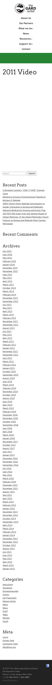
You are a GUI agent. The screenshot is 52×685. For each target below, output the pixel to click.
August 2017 (9, 448)
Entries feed (8, 640)
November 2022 (10, 321)
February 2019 (9, 411)
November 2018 (10, 418)
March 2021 (8, 361)
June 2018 (7, 428)
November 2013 (10, 541)
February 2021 (9, 364)
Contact (26, 49)
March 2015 (8, 501)
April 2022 (7, 338)
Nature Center (9, 601)
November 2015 (10, 488)
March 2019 (8, 408)
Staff (5, 611)
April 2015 (7, 498)
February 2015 (9, 505)
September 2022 (10, 324)
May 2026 (7, 257)
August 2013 (9, 548)
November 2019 (10, 391)
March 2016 (8, 478)
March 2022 (8, 341)
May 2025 (7, 278)
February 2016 (9, 481)
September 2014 (10, 521)
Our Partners (26, 23)
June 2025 (7, 274)
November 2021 (10, 351)
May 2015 (7, 495)
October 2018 (9, 421)
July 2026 (7, 251)
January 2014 (9, 535)
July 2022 (7, 331)
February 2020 (9, 388)
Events (6, 594)
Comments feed (10, 643)
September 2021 (10, 354)
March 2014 (8, 528)
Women (6, 617)
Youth (5, 621)
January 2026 (9, 264)
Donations (7, 587)
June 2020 (7, 381)
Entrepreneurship (10, 591)
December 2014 (10, 511)
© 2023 (6, 668)
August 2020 (9, 378)
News (26, 33)
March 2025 (8, 284)
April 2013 (7, 562)
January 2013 (9, 568)
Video (5, 614)
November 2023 (10, 298)
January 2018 (9, 438)
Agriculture (8, 584)
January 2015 (9, 508)
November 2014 (10, 515)
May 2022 (7, 334)
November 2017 (10, 441)
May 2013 (7, 558)
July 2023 (7, 304)
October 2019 (9, 394)
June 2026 (7, 254)
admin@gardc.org (10, 680)
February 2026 (9, 261)
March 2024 (8, 291)
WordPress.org (9, 647)
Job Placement (10, 597)
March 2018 (8, 435)
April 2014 (7, 525)
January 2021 (9, 368)
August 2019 (9, 398)
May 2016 (7, 475)
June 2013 (7, 555)
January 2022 (9, 348)
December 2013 (10, 538)
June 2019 (7, 401)
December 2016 (10, 458)
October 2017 (9, 445)
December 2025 (10, 267)
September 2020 (10, 374)
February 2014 (9, 531)
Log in (5, 637)
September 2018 (10, 425)
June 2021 (7, 358)
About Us (26, 18)
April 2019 (7, 404)
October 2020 (9, 371)
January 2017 (9, 455)
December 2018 (10, 415)
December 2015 (10, 485)
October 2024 (9, 288)
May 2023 (7, 308)
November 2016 (10, 461)
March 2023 (8, 314)
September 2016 (10, 465)
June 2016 (7, 471)
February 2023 (9, 318)
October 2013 (9, 545)
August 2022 (9, 328)
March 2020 (8, 384)
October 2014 (9, 518)
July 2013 (7, 552)
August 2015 (9, 491)
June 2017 (7, 451)
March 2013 (8, 565)
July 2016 (7, 468)
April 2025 (7, 281)
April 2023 (7, 311)
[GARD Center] (26, 9)
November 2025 (10, 271)
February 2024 (9, 294)
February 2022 (9, 344)
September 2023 (10, 301)
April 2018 (7, 431)
